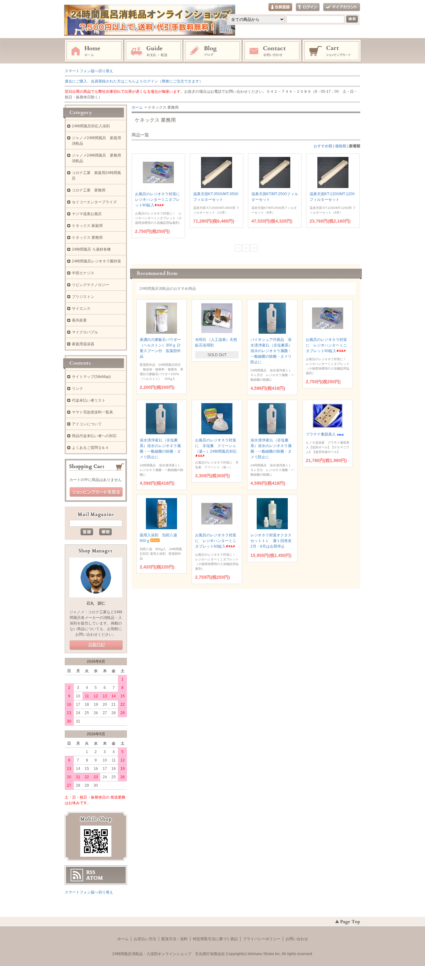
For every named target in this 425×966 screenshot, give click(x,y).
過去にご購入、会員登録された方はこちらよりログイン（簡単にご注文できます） (134, 81)
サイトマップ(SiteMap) (91, 377)
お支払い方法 (145, 939)
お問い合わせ (272, 51)
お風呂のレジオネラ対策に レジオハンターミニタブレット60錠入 (159, 199)
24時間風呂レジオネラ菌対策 (96, 261)
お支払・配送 (153, 51)
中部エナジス (83, 273)
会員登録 (280, 7)
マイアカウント (341, 7)
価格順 (340, 146)
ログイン (308, 7)
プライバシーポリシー (261, 939)
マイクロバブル (85, 332)
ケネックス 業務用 (87, 237)
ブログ (213, 51)
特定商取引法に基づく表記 (215, 939)
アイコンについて (87, 424)
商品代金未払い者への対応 (94, 436)
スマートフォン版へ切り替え (89, 71)
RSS (90, 872)
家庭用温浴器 (83, 344)
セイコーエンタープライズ (94, 202)
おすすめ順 (323, 146)
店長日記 (96, 645)
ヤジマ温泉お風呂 (87, 214)
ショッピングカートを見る (96, 492)
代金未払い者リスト (88, 400)
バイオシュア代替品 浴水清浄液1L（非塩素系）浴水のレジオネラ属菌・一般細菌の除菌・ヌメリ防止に (271, 350)
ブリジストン (83, 297)
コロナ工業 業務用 (88, 190)
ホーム (94, 51)
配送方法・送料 (174, 939)
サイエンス (81, 308)
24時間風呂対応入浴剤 (91, 126)
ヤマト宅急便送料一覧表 (92, 412)
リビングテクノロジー (90, 285)
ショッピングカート (332, 51)
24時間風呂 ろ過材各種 (91, 249)
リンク (77, 388)
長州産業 (79, 320)
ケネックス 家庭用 (87, 226)
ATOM (94, 878)
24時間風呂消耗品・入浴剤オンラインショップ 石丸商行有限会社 (168, 954)
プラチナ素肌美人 (321, 434)
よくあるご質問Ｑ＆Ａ (90, 447)
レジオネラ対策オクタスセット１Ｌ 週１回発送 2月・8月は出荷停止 (272, 541)
